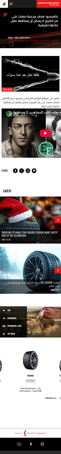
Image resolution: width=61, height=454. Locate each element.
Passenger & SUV (14, 326)
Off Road (11, 334)
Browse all (51, 398)
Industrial (12, 357)
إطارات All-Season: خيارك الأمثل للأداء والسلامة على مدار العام (32, 284)
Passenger (12, 318)
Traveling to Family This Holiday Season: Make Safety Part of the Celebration (29, 234)
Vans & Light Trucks (16, 341)
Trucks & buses (14, 349)
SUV (9, 310)
